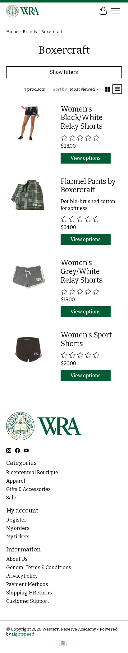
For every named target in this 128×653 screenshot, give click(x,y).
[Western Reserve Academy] (23, 10)
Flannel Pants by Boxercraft (88, 185)
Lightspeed (23, 634)
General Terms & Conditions (38, 567)
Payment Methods (27, 584)
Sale (11, 498)
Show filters (64, 72)
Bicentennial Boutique (32, 472)
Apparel (15, 481)
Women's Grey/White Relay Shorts (82, 271)
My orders (18, 528)
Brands (30, 31)
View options (86, 158)
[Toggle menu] (115, 11)
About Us (17, 559)
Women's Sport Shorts (86, 339)
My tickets (18, 537)
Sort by (60, 89)
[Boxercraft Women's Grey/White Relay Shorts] (28, 277)
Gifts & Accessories (28, 489)
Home (12, 31)
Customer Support (27, 601)
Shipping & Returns (29, 593)
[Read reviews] (80, 138)
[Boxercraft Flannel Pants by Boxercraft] (28, 196)
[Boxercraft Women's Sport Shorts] (28, 349)
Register (16, 520)
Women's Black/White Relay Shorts (82, 118)
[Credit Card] (63, 644)
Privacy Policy (22, 576)
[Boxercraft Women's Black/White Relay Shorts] (28, 123)
